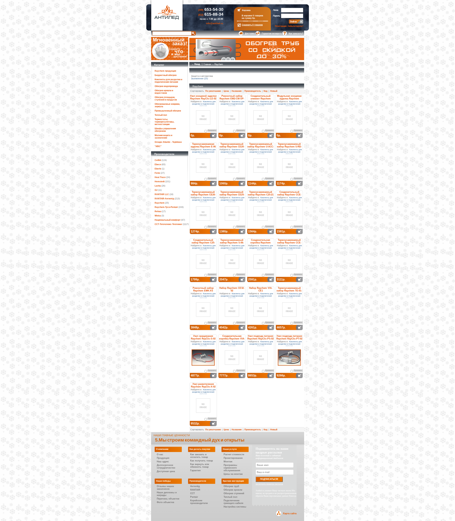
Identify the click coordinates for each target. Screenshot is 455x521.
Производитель (252, 91)
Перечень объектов (168, 498)
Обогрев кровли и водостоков (164, 91)
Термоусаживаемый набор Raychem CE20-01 (203, 195)
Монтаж (228, 461)
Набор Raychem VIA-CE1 (260, 289)
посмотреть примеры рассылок (269, 484)
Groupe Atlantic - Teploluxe (168, 142)
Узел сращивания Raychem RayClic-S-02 (203, 337)
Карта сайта (289, 513)
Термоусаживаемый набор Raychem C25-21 (261, 193)
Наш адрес (163, 461)
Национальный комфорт (168, 220)
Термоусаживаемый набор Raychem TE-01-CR (289, 291)
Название (237, 91)
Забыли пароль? (295, 26)
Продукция (163, 458)
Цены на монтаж (233, 474)
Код (265, 91)
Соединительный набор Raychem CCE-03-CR (289, 195)
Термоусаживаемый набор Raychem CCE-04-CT (289, 243)
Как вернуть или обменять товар (199, 465)
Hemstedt (160, 181)
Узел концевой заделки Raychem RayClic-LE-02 (203, 97)
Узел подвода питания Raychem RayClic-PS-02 (260, 337)
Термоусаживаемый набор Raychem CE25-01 (232, 195)
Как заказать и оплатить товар (199, 455)
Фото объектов (165, 502)
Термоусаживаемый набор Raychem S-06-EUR (232, 243)
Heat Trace (160, 177)
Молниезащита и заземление (163, 136)
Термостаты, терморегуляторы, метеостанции (164, 122)
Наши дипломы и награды (167, 493)
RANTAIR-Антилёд (164, 198)
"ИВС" (158, 146)
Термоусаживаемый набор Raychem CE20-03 (232, 147)
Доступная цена (166, 471)
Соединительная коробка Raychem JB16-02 (260, 243)
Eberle (158, 169)
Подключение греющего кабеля (233, 501)
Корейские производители (199, 501)
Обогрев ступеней (234, 493)
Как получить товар (201, 460)
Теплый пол (161, 115)
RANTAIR (195, 489)
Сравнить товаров (252, 25)
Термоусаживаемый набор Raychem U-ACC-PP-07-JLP (260, 147)
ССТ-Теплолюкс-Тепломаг (168, 224)
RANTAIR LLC (162, 194)
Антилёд (195, 486)
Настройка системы (235, 506)
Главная (207, 64)
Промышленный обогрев (168, 111)
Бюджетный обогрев (165, 75)
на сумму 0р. (248, 18)
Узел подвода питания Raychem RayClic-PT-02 (289, 337)
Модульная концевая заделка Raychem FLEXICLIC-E (289, 99)
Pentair (194, 497)
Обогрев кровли (233, 489)
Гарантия (195, 470)
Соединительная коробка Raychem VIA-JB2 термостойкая (232, 339)
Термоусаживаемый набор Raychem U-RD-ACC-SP (289, 147)
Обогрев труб (231, 486)
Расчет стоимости (234, 454)
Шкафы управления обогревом (165, 129)
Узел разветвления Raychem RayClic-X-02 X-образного (203, 387)
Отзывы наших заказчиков (165, 487)
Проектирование (233, 458)
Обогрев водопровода (166, 86)
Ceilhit (158, 160)
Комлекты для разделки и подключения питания (168, 80)
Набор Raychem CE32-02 (231, 289)
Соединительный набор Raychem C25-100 (203, 243)
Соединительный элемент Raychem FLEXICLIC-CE (260, 99)
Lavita (158, 186)
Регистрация (280, 26)
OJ (156, 190)
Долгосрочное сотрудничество (166, 466)
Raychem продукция (165, 71)
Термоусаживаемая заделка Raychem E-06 (203, 145)
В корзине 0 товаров (252, 15)
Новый (273, 91)
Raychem (159, 203)
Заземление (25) (199, 78)
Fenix (157, 173)
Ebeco (158, 164)
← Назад (196, 64)
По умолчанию (213, 91)
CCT (192, 493)
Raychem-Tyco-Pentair (166, 207)
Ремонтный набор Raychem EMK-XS (203, 289)
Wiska (158, 215)
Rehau (158, 211)
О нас (160, 454)
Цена (226, 91)
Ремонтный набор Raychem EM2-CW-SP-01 (232, 99)
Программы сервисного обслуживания (232, 468)
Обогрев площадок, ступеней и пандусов (166, 98)
